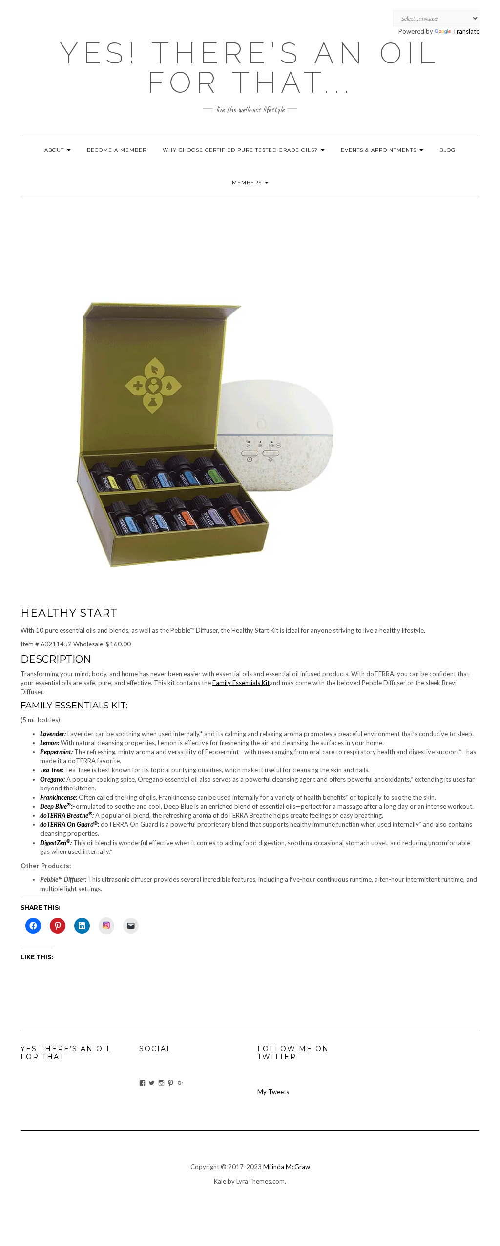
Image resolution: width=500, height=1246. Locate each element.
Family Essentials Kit (241, 682)
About (55, 150)
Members (248, 182)
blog (447, 150)
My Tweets (273, 1092)
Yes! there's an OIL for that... (250, 68)
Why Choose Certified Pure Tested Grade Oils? (241, 150)
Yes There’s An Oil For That (66, 1052)
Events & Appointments (379, 150)
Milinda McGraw (286, 1167)
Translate (466, 31)
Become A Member (116, 150)
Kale (220, 1181)
